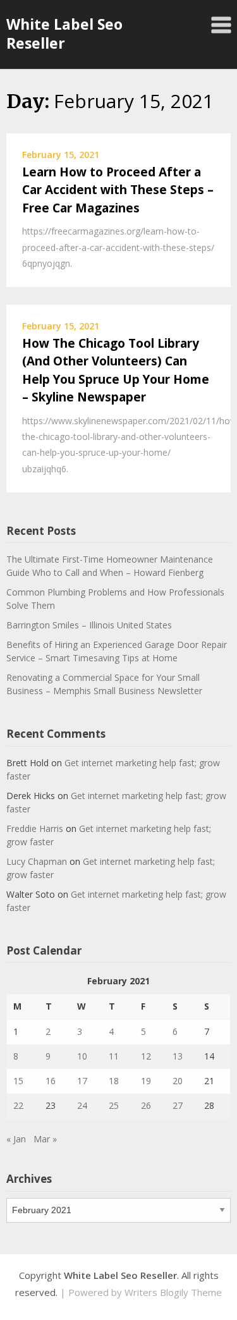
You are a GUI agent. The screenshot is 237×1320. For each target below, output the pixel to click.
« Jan (16, 1139)
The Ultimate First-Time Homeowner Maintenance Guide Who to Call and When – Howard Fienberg (109, 565)
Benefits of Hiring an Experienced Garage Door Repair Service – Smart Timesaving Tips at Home (116, 651)
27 (178, 1105)
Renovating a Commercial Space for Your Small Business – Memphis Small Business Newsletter (104, 684)
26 (146, 1105)
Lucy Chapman (36, 861)
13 (178, 1056)
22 (18, 1105)
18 (114, 1081)
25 (114, 1105)
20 (178, 1081)
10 (82, 1056)
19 (146, 1081)
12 (146, 1056)
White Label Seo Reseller (64, 33)
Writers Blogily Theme (173, 1292)
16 (51, 1081)
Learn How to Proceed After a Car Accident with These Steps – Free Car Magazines (118, 190)
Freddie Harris (34, 828)
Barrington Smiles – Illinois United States (89, 625)
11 (114, 1056)
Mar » (45, 1139)
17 (82, 1081)
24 (82, 1105)
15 (18, 1081)
